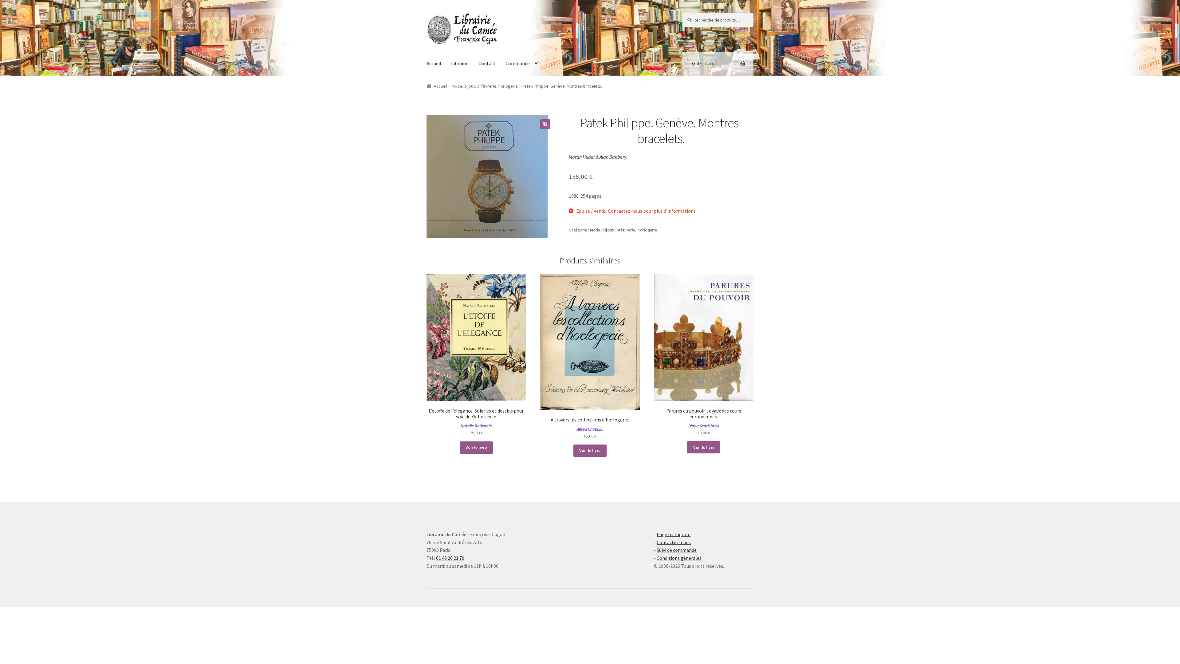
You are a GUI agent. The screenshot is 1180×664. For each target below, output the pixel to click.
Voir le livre (476, 447)
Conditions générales (679, 558)
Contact (487, 63)
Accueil (434, 63)
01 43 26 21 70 (450, 558)
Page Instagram (673, 534)
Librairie (460, 63)
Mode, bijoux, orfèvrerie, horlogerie (485, 86)
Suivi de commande (677, 550)
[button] (545, 124)
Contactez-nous (674, 542)
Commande (517, 63)
